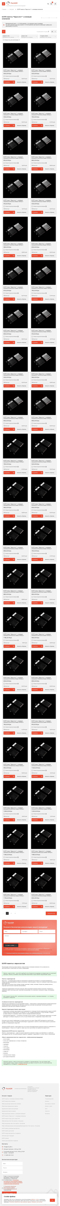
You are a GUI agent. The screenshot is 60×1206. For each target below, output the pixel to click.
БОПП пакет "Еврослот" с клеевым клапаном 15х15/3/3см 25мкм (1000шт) (14, 635)
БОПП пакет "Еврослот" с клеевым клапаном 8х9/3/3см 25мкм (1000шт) (41, 244)
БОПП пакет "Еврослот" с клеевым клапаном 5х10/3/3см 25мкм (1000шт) (42, 331)
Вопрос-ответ (48, 1106)
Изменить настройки (37, 1202)
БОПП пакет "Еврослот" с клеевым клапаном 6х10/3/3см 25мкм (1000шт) (14, 374)
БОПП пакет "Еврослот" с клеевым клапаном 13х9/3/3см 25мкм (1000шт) (42, 157)
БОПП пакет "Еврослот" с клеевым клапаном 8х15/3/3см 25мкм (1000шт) (14, 721)
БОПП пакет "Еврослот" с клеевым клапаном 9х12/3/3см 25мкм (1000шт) (42, 548)
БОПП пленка (5, 1138)
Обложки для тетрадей (8, 1135)
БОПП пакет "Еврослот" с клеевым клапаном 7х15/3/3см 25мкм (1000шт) (42, 678)
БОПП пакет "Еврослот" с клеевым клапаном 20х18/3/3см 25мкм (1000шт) (42, 852)
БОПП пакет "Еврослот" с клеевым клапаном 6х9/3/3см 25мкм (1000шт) (41, 201)
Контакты (47, 1113)
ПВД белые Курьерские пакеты (10, 1106)
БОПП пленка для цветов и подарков (11, 1133)
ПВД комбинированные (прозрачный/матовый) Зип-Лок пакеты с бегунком (21, 1125)
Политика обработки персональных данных (20, 1202)
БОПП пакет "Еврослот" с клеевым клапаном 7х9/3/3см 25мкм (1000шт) (13, 244)
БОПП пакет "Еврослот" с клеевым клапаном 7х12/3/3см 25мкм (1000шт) (42, 504)
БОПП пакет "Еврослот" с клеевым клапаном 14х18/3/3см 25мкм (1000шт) (42, 808)
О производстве (49, 1098)
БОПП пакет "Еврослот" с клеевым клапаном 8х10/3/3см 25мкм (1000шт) (14, 418)
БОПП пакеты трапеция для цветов (10, 1128)
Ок (52, 1200)
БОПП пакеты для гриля (8, 1130)
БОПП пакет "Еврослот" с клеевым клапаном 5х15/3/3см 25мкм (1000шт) (42, 635)
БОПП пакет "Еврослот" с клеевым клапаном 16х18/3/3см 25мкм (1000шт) (14, 852)
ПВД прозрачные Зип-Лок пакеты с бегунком (13, 1123)
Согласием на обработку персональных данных (26, 949)
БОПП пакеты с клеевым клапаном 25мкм (12, 1098)
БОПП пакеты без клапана (8, 1101)
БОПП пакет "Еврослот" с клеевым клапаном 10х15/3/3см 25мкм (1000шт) (14, 591)
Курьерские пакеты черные (9, 1111)
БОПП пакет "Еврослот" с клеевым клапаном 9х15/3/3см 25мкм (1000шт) (42, 721)
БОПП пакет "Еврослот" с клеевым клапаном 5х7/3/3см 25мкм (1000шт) (13, 71)
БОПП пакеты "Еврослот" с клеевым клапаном (14, 1116)
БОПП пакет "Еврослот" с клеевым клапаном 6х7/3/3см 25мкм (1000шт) (41, 71)
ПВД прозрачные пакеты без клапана (11, 1103)
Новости (47, 1111)
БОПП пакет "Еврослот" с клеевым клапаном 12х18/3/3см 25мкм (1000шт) (14, 808)
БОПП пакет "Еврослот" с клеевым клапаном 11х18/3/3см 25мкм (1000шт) (42, 765)
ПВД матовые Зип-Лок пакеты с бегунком (12, 1121)
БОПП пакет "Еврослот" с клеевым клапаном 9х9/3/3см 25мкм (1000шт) (13, 287)
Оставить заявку (10, 945)
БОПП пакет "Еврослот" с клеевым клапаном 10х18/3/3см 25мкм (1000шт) (14, 765)
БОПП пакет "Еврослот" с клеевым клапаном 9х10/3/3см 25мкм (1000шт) (42, 418)
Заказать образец (21, 82)
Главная (4, 9)
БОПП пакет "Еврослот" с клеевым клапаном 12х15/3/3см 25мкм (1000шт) (42, 591)
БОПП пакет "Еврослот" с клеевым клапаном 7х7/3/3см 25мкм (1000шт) (13, 114)
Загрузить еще (51, 913)
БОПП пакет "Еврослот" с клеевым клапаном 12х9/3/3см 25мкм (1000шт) (14, 157)
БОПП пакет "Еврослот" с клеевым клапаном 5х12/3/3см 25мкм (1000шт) (42, 461)
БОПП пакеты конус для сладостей (11, 1118)
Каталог (12, 9)
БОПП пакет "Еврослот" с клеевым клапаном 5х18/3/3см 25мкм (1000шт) (42, 895)
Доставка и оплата (50, 1103)
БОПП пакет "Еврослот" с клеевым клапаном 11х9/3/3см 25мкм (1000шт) (41, 114)
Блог (46, 1108)
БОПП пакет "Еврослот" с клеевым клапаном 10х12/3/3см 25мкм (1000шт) (14, 461)
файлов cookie (35, 1199)
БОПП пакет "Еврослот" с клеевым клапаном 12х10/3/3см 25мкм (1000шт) (14, 331)
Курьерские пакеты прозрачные (10, 1108)
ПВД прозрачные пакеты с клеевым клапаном (13, 1113)
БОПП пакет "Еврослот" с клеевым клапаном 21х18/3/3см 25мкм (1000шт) (14, 895)
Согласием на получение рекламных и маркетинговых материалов (13, 1183)
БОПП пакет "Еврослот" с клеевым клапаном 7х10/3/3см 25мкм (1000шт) (42, 374)
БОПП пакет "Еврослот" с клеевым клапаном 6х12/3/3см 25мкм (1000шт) (14, 504)
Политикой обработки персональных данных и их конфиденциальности (24, 953)
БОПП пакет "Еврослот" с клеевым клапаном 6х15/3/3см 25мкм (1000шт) (14, 678)
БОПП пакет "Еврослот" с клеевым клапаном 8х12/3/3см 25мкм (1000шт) (14, 548)
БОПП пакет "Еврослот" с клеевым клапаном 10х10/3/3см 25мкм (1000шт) (42, 287)
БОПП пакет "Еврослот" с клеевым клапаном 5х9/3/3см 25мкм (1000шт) (13, 201)
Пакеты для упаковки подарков (10, 1140)
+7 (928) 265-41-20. (22, 1064)
